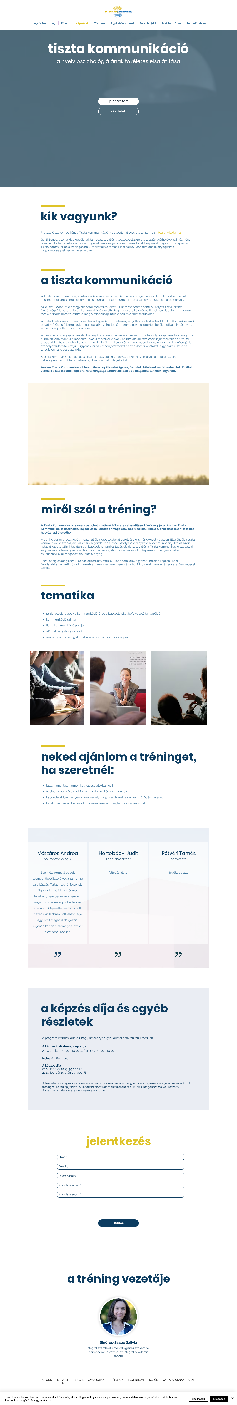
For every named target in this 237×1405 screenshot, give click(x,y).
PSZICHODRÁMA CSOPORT (90, 1379)
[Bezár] (232, 1398)
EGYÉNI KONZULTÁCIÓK (143, 1379)
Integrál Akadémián (169, 232)
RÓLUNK (47, 1379)
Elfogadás (219, 1399)
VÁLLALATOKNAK (173, 1379)
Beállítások (198, 1399)
